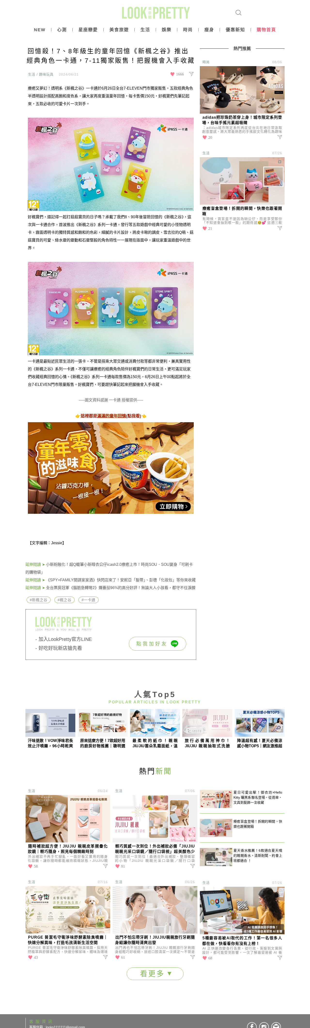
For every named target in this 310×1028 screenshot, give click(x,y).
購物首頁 (266, 29)
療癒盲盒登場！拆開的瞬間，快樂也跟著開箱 (242, 211)
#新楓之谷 (38, 600)
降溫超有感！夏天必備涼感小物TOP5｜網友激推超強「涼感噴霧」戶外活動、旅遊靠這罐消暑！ (259, 743)
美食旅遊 (119, 29)
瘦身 (209, 29)
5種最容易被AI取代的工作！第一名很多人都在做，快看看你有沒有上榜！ (242, 940)
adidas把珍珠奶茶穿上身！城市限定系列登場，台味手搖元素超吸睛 (242, 120)
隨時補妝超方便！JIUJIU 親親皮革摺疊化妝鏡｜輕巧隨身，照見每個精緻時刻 (68, 849)
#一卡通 (88, 600)
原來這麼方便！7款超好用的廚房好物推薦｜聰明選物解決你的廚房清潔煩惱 (102, 743)
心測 (62, 29)
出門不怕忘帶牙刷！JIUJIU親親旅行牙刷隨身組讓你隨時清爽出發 (155, 940)
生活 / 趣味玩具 (41, 74)
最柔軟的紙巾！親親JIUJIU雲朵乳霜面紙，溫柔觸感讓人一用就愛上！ (155, 743)
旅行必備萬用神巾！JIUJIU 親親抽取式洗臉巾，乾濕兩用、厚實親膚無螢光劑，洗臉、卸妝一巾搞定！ (207, 743)
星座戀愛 (88, 29)
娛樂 (166, 29)
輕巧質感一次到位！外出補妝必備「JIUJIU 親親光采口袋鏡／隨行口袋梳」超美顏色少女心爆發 (155, 849)
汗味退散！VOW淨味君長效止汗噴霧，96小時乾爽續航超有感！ (50, 743)
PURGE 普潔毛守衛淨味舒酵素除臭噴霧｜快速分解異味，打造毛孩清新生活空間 (68, 940)
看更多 (154, 974)
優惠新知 (235, 29)
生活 (145, 29)
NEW (40, 29)
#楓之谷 (64, 600)
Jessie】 (58, 543)
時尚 (188, 29)
